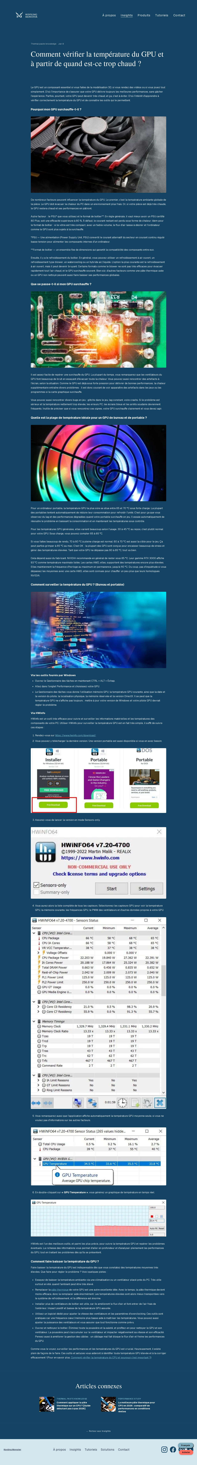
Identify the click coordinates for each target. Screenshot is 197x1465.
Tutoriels (161, 15)
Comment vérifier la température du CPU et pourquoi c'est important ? (111, 1357)
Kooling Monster (12, 1449)
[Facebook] (173, 1449)
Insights (127, 15)
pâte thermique (59, 1289)
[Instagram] (164, 1449)
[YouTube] (190, 1449)
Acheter (186, 1452)
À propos (109, 15)
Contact (179, 15)
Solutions (107, 1450)
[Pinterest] (182, 1449)
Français (185, 1445)
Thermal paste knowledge (43, 43)
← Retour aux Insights (98, 1431)
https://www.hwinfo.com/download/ (75, 735)
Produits (144, 15)
